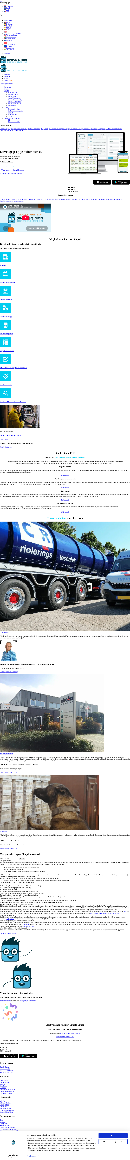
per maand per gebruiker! (10, 435)
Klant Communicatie (14, 103)
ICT (42, 129)
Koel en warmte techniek (114, 129)
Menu (11, 83)
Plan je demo (4, 1124)
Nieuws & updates (14, 122)
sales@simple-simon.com (28, 1001)
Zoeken (22, 858)
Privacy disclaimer (6, 1093)
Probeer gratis (4, 83)
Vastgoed (14, 129)
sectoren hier (25, 924)
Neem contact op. (28, 926)
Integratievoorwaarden (7, 1091)
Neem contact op (5, 1001)
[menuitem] (8, 6)
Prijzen (6, 78)
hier (125, 911)
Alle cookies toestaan (113, 1136)
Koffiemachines (22, 129)
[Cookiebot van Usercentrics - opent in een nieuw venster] (13, 1156)
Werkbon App (12, 92)
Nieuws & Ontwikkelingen (12, 118)
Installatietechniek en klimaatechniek (11, 130)
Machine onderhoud (34, 129)
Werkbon (3, 1101)
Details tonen (31, 1156)
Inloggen (7, 53)
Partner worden (5, 1082)
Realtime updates (5, 1108)
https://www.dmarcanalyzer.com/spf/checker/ (104, 913)
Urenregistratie (13, 96)
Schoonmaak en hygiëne (78, 129)
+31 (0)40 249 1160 (6, 1072)
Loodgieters (101, 129)
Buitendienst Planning (15, 100)
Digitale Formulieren (14, 102)
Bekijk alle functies (6, 447)
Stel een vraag (13, 672)
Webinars (3, 1088)
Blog (9, 120)
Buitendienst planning (7, 1110)
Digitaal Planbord (13, 94)
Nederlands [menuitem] (9, 6)
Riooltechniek (4, 632)
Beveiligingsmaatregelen (8, 1129)
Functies (6, 91)
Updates (2, 1122)
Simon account (5, 1125)
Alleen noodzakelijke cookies (113, 1142)
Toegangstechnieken (6, 753)
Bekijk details (65, 475)
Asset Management (14, 98)
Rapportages (12, 105)
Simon (8, 80)
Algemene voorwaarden (7, 1089)
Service (6, 107)
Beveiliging (66, 129)
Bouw (88, 129)
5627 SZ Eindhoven (6, 1071)
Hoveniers (93, 129)
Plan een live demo (14, 109)
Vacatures (3, 1084)
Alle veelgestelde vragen (8, 933)
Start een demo (69, 1036)
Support (10, 113)
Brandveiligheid (5, 129)
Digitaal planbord (5, 1103)
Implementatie (12, 114)
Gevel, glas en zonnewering (53, 129)
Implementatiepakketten (7, 1127)
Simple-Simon (4, 1067)
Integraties (7, 76)
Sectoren (7, 75)
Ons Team (3, 1086)
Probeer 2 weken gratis (15, 111)
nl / (1, 1)
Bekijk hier (10, 919)
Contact (10, 116)
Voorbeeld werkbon (6, 1112)
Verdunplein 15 (5, 1069)
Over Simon (4, 1080)
